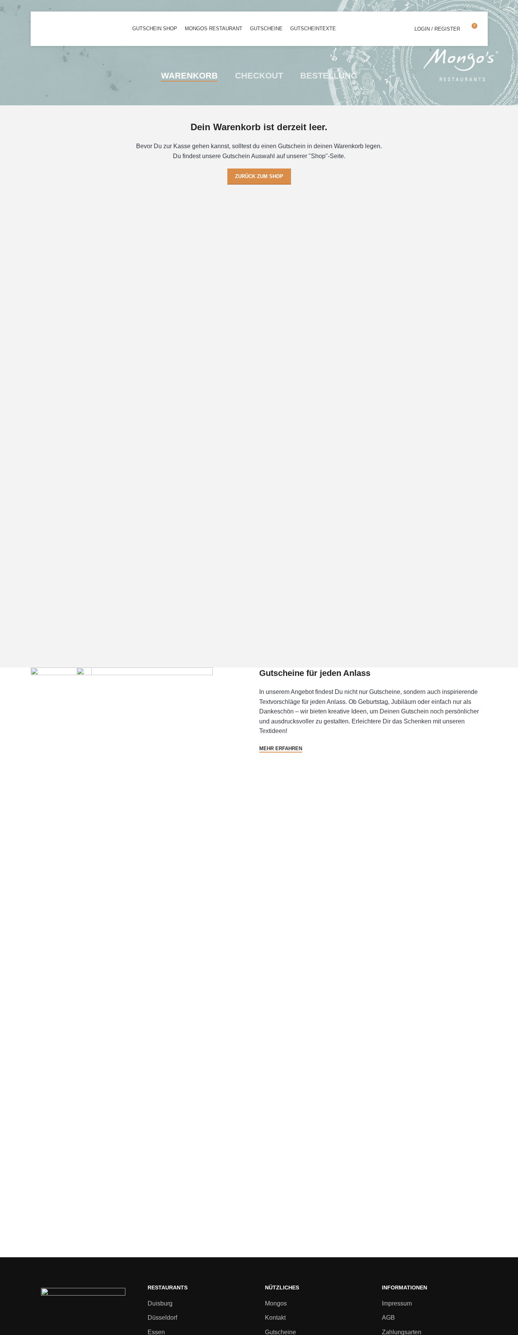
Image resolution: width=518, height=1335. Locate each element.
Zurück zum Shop (259, 176)
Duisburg (160, 1303)
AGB (388, 1317)
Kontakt (275, 1317)
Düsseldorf (162, 1317)
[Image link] (83, 1316)
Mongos (276, 1303)
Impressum (397, 1303)
